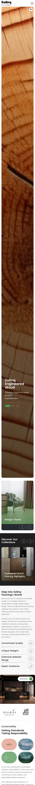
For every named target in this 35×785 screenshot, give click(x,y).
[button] (8, 406)
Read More (24, 679)
